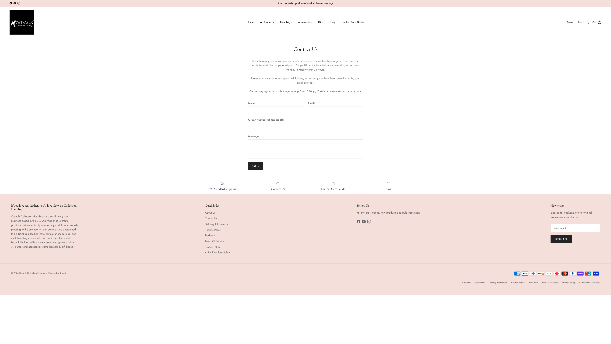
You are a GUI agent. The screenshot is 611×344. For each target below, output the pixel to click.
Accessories (305, 22)
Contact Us (211, 218)
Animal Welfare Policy (217, 252)
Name (251, 103)
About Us (210, 213)
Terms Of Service (214, 241)
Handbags (285, 22)
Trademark (211, 235)
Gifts (320, 22)
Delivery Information (216, 224)
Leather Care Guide (352, 22)
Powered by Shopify (57, 273)
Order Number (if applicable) (266, 120)
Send (255, 166)
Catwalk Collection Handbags (33, 273)
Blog (332, 22)
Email (311, 103)
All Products (267, 22)
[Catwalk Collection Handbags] (22, 22)
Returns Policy (213, 230)
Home (250, 22)
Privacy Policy (212, 247)
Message (253, 136)
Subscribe (561, 239)
